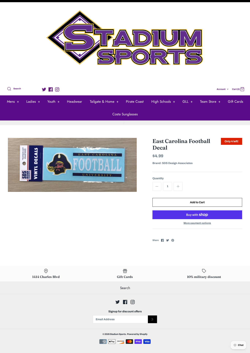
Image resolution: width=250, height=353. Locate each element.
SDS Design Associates (177, 163)
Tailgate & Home (104, 101)
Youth (53, 101)
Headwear (74, 101)
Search (125, 287)
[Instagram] (57, 89)
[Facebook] (50, 89)
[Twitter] (44, 89)
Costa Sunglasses (125, 114)
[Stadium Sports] (125, 43)
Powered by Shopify (137, 334)
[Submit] (152, 319)
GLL (187, 101)
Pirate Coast (135, 101)
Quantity (158, 178)
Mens (13, 101)
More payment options (197, 223)
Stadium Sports (118, 334)
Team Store (210, 101)
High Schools (163, 101)
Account (221, 89)
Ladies (33, 101)
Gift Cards (235, 101)
